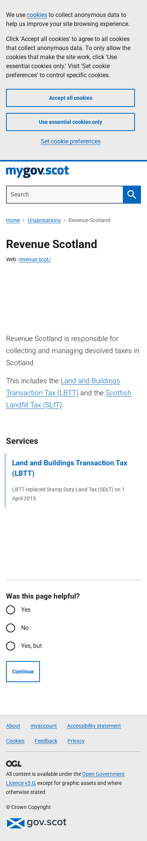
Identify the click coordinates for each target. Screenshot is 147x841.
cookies (37, 14)
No (25, 627)
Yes (26, 609)
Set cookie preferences (71, 141)
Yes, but (31, 645)
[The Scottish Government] (36, 823)
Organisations (44, 220)
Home (13, 220)
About (13, 726)
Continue (23, 672)
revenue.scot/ (34, 259)
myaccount (44, 726)
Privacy (76, 741)
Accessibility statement (94, 726)
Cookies (15, 741)
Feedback (46, 741)
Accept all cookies (70, 98)
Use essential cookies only (70, 122)
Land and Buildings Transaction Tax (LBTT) (69, 468)
